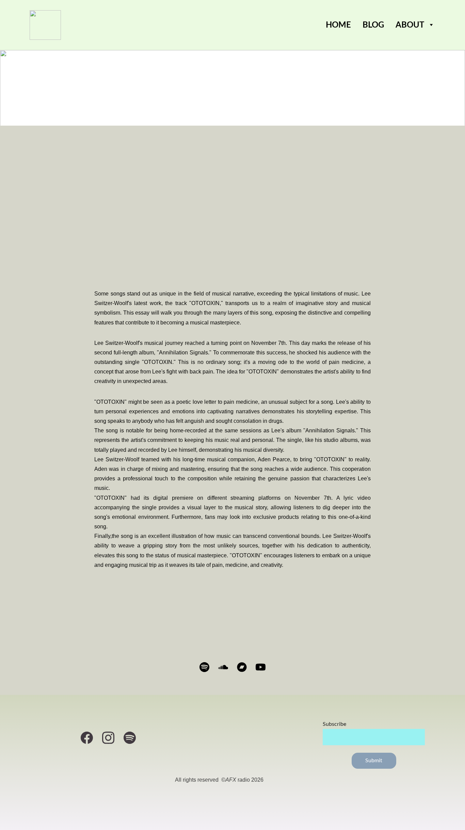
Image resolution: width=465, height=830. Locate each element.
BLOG (373, 25)
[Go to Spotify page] (207, 667)
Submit (374, 760)
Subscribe (334, 724)
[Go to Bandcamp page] (245, 667)
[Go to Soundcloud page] (226, 667)
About (410, 25)
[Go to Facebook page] (90, 738)
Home (338, 25)
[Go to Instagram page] (111, 738)
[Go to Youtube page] (261, 667)
